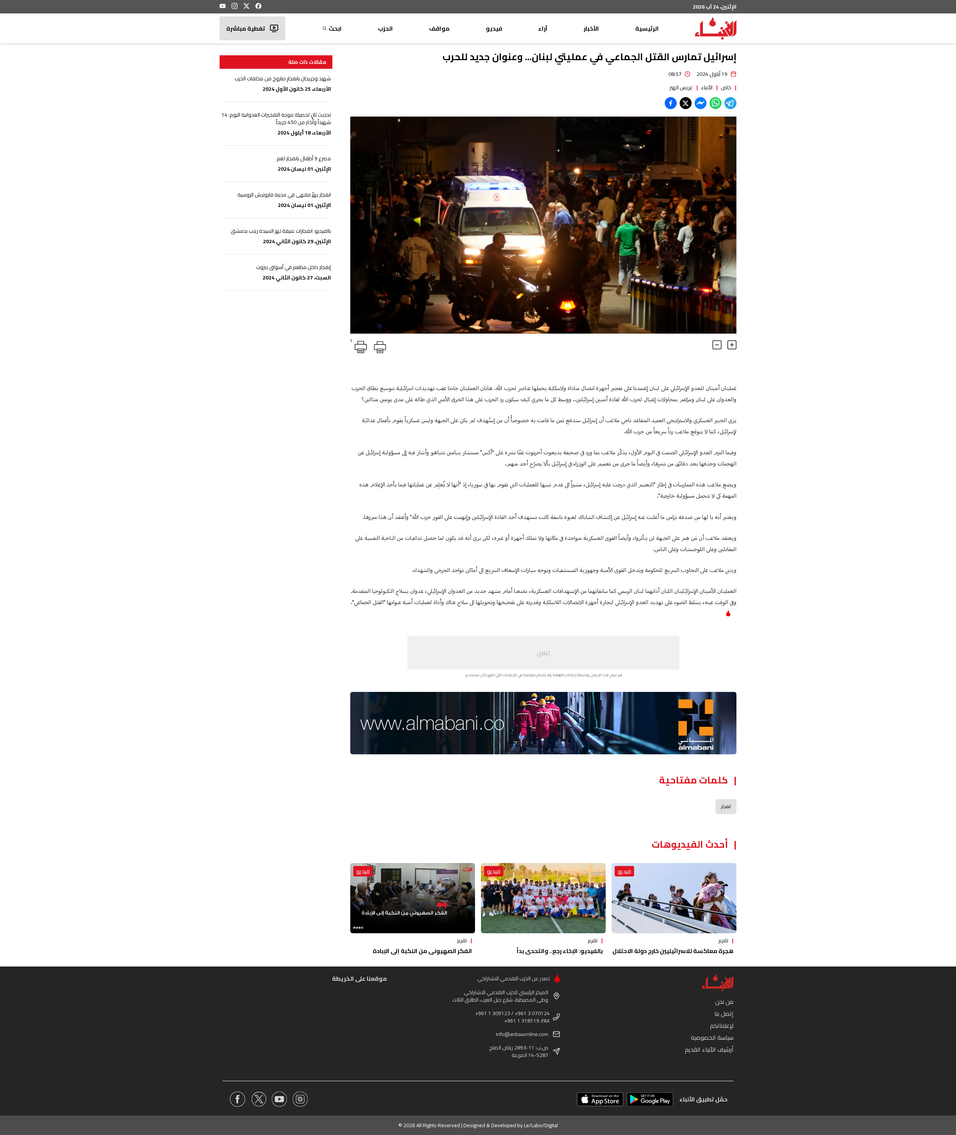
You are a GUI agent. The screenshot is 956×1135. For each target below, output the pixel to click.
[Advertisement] (543, 652)
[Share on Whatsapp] (715, 103)
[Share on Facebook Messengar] (701, 103)
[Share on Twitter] (686, 103)
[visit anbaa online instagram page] (300, 1099)
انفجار (726, 806)
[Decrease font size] (717, 344)
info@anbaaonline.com (522, 1034)
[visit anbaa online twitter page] (258, 1099)
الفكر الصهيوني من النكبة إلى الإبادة (422, 950)
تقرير (723, 940)
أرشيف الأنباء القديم (709, 1049)
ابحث (335, 28)
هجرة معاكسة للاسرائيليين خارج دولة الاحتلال (672, 950)
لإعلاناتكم (721, 1025)
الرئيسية (647, 28)
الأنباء (707, 87)
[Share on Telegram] (730, 103)
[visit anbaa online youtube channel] (279, 1099)
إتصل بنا (723, 1013)
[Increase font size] (731, 344)
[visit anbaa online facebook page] (237, 1099)
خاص (726, 87)
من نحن (724, 1001)
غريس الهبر (681, 87)
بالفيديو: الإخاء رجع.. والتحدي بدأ (559, 950)
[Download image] (357, 327)
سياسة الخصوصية (712, 1037)
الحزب (385, 28)
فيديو (494, 28)
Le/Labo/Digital (541, 1125)
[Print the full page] (378, 345)
